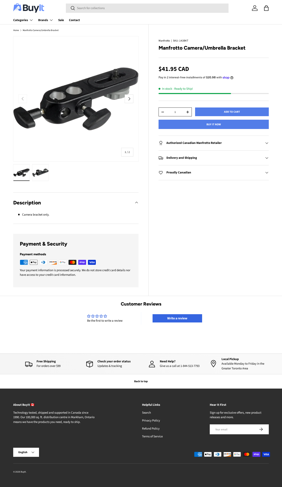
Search (146, 413)
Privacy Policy (151, 420)
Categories (20, 20)
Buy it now (213, 124)
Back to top (141, 381)
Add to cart (232, 112)
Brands (43, 20)
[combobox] (147, 8)
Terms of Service (152, 436)
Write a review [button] (177, 318)
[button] (266, 8)
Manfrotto (164, 41)
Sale (61, 20)
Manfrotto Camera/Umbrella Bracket (41, 30)
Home (16, 30)
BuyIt (23, 472)
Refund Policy (151, 428)
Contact (74, 20)
